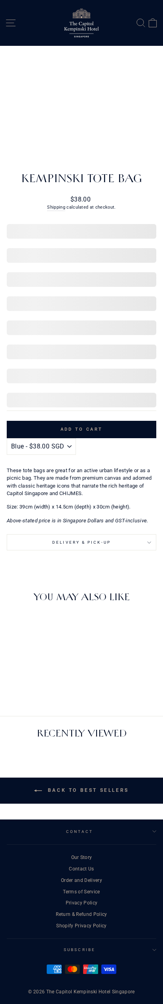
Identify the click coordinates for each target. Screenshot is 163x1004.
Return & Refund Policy (81, 914)
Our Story (81, 857)
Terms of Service (81, 892)
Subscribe (79, 949)
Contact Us (81, 869)
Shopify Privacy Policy (81, 926)
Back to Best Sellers (87, 790)
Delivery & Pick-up (81, 542)
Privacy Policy (82, 903)
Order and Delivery (81, 880)
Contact (79, 831)
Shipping (56, 207)
